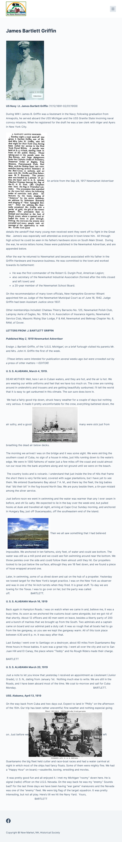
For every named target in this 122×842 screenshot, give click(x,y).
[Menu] (113, 9)
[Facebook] (8, 820)
